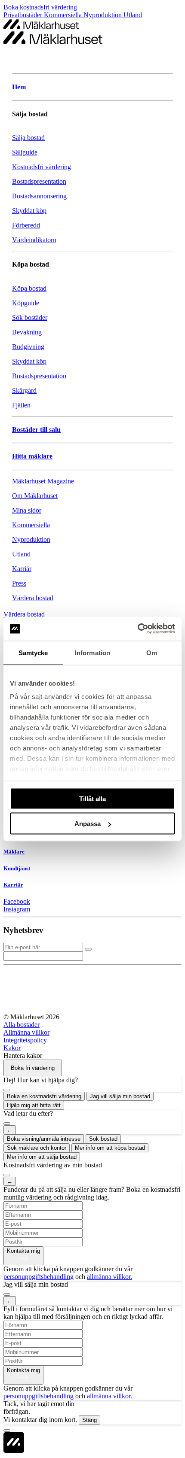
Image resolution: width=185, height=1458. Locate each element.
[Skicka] (88, 949)
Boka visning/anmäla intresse (43, 1139)
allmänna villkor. (109, 1276)
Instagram (16, 909)
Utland (132, 14)
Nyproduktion (103, 14)
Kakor (12, 1047)
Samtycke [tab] (33, 652)
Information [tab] (92, 652)
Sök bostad (103, 1139)
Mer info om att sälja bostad (42, 1157)
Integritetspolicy (25, 1040)
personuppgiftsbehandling (38, 1276)
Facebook (16, 901)
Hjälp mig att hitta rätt (34, 1105)
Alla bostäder (21, 1024)
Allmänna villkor (26, 1032)
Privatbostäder (23, 14)
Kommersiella (63, 14)
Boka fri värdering (33, 1068)
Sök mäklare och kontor (36, 1148)
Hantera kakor (22, 1055)
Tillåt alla (92, 798)
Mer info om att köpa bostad (110, 1148)
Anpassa (87, 823)
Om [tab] (151, 652)
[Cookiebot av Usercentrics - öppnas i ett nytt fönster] (137, 629)
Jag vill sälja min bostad (120, 1096)
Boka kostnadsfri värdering (40, 7)
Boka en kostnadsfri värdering (44, 1096)
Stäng (89, 1420)
